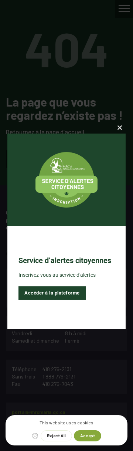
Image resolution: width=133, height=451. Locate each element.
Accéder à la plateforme (52, 293)
